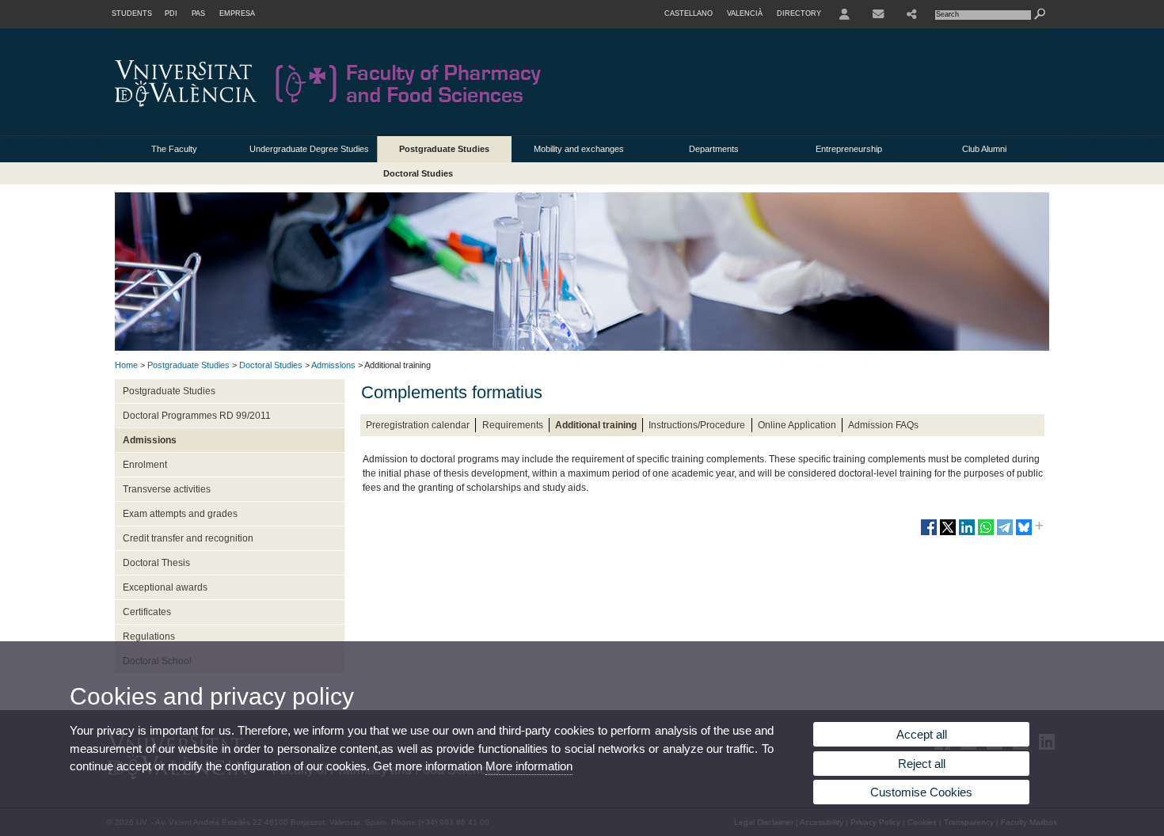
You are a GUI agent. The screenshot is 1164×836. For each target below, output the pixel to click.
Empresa (237, 13)
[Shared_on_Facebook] (928, 533)
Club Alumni (984, 149)
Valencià (745, 13)
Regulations (149, 636)
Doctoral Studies (418, 173)
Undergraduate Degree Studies (309, 149)
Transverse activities (167, 489)
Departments (714, 149)
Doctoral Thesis (156, 562)
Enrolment (145, 464)
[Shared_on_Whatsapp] (985, 533)
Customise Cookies (921, 792)
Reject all (921, 763)
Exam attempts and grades (180, 513)
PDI (171, 13)
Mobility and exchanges (579, 149)
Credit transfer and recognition (188, 538)
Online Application (797, 425)
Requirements (512, 425)
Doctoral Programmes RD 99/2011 (197, 415)
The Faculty (174, 149)
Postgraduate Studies (444, 149)
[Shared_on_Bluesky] (1023, 533)
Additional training (596, 425)
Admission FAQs (883, 425)
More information (528, 766)
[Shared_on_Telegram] (1004, 533)
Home (126, 365)
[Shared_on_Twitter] (947, 533)
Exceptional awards (165, 587)
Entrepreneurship (849, 149)
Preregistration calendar (418, 425)
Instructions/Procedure (697, 425)
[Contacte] (878, 14)
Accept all (921, 734)
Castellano (688, 13)
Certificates (147, 612)
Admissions (333, 365)
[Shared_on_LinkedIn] (966, 533)
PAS (198, 13)
